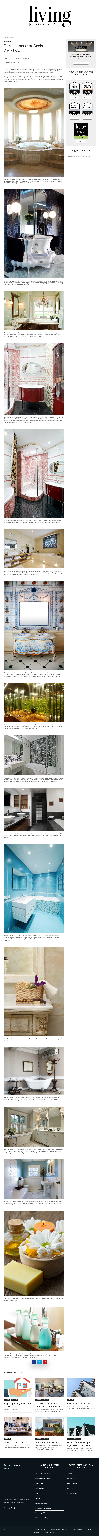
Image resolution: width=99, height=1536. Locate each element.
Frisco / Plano (40, 1488)
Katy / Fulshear (72, 1483)
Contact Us (37, 1532)
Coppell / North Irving (43, 1478)
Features (7, 1399)
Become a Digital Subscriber (58, 1529)
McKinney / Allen (41, 1503)
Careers (89, 1529)
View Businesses (80, 63)
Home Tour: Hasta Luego (47, 1442)
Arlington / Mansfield (42, 1473)
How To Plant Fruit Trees (79, 1403)
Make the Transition (13, 1442)
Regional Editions (77, 1529)
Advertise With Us (40, 1529)
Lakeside (38, 1498)
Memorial (70, 1488)
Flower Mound (40, 1483)
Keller (37, 1493)
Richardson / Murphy (42, 1518)
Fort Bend (70, 1478)
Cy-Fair (69, 1473)
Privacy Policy (49, 1532)
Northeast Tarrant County (44, 1508)
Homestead (9, 37)
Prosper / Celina (41, 1513)
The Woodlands (72, 1493)
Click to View (74, 97)
